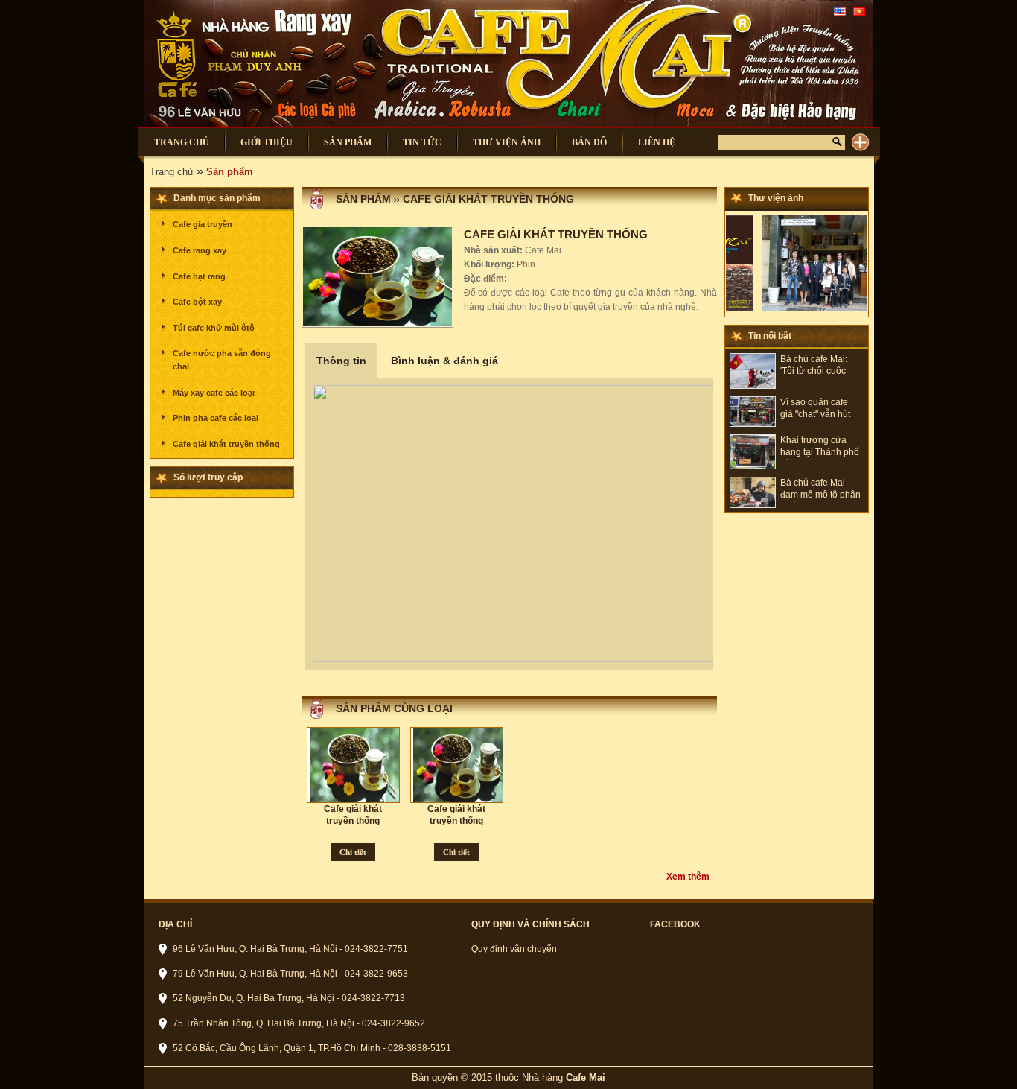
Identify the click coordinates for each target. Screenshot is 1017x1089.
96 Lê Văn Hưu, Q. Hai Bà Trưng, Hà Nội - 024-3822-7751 (290, 949)
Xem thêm (688, 876)
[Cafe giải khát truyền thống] (355, 765)
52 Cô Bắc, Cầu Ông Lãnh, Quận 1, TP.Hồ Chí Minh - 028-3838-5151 (312, 1048)
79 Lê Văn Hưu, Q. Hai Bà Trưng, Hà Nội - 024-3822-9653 (290, 973)
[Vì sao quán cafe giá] (753, 424)
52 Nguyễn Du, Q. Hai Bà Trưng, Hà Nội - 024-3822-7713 (289, 998)
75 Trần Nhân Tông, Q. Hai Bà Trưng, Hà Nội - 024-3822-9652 (299, 1023)
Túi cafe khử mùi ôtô (214, 327)
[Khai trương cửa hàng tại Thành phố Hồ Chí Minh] (753, 466)
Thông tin (341, 360)
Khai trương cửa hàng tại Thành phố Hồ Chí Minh (819, 447)
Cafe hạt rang (199, 276)
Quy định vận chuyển (514, 949)
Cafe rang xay (199, 250)
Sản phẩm (363, 199)
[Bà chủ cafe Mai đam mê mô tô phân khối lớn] (753, 505)
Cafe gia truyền (202, 224)
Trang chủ (171, 171)
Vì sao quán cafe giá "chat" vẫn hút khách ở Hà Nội (815, 409)
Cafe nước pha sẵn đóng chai (222, 360)
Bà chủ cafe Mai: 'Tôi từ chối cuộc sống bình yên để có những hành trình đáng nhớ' (821, 366)
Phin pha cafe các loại (215, 417)
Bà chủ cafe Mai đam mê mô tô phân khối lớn (820, 489)
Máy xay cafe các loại (214, 392)
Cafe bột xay (197, 301)
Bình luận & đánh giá (444, 360)
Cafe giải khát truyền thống (226, 443)
